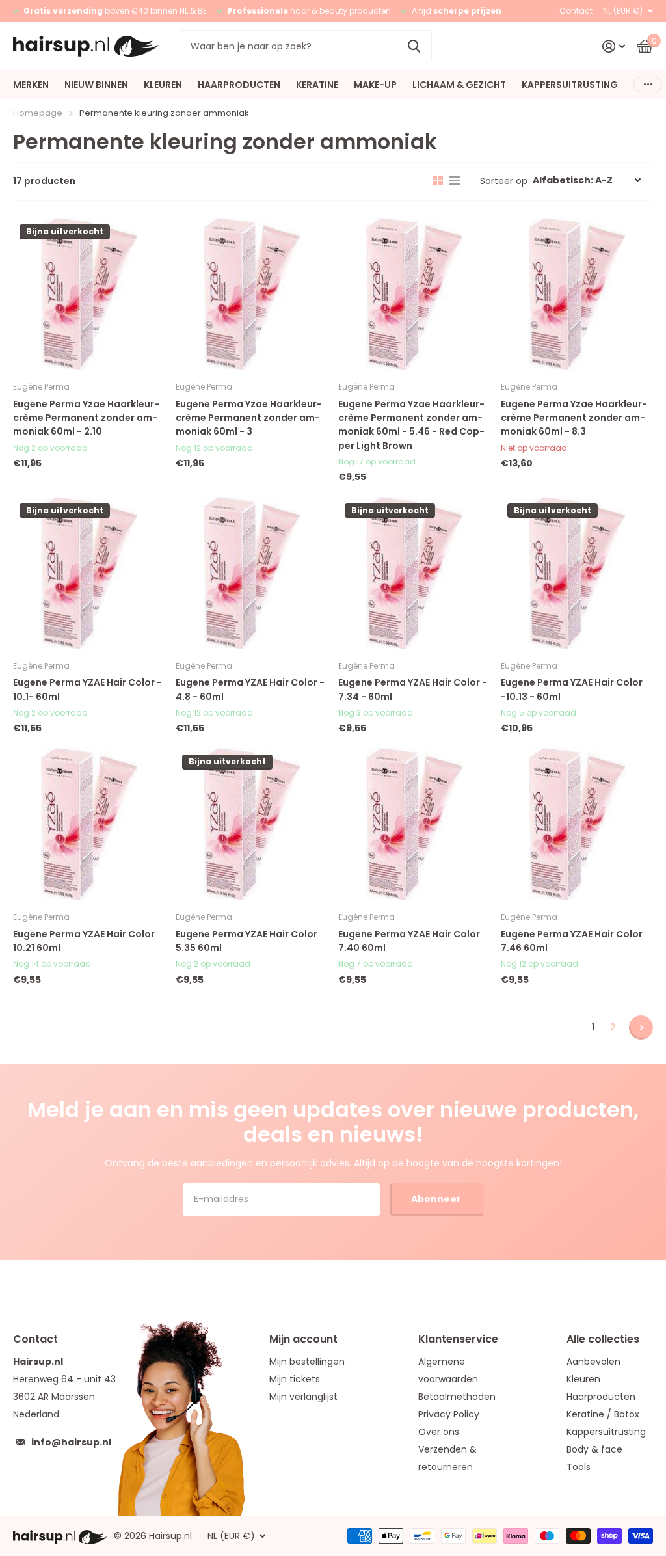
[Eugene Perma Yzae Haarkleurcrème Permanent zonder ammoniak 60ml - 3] (252, 294)
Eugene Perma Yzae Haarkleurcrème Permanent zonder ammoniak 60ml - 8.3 (574, 417)
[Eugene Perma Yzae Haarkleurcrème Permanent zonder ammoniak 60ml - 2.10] (89, 294)
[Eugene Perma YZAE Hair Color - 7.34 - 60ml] (414, 573)
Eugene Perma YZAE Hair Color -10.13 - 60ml (572, 689)
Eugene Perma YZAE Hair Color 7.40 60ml (409, 941)
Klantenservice (458, 1339)
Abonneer (437, 1198)
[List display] (454, 180)
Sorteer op (503, 180)
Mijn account (303, 1339)
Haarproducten (600, 1396)
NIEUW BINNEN (96, 84)
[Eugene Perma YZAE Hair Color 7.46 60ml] (577, 824)
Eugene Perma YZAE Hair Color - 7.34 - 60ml (412, 689)
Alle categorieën (31, 84)
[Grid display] (438, 180)
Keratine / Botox (602, 1414)
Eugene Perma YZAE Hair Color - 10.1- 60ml (87, 689)
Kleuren (583, 1379)
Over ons (438, 1431)
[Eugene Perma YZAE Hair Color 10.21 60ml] (89, 824)
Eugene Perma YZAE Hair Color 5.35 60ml (246, 941)
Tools (578, 1466)
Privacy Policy (448, 1414)
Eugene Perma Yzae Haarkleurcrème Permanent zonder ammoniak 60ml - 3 (249, 417)
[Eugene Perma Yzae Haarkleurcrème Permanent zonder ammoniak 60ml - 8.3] (577, 294)
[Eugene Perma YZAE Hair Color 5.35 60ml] (252, 824)
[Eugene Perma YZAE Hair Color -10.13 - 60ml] (577, 573)
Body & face (594, 1449)
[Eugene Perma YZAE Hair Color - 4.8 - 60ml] (252, 573)
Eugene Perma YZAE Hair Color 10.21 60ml (84, 941)
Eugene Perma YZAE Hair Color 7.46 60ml (572, 941)
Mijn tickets (294, 1379)
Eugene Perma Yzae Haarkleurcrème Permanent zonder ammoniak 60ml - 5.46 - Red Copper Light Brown (411, 424)
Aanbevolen (593, 1361)
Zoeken (414, 46)
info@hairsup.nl (71, 1442)
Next (641, 1027)
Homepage (37, 113)
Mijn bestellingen (307, 1361)
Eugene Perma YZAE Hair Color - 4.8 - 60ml (250, 689)
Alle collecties (602, 1339)
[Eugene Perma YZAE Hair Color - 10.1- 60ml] (89, 573)
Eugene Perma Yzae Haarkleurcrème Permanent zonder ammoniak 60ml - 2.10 (86, 417)
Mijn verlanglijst (303, 1396)
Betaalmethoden (457, 1396)
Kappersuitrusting (606, 1431)
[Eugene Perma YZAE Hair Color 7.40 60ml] (414, 824)
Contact (576, 10)
